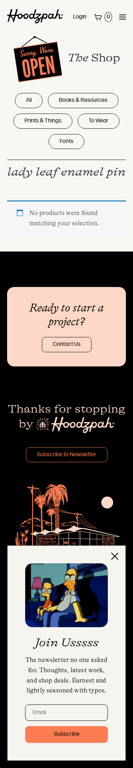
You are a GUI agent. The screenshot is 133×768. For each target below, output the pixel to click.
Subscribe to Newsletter (66, 455)
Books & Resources (83, 100)
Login (80, 17)
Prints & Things (42, 121)
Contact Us (67, 344)
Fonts (66, 141)
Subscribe (66, 734)
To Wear (99, 121)
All (29, 100)
